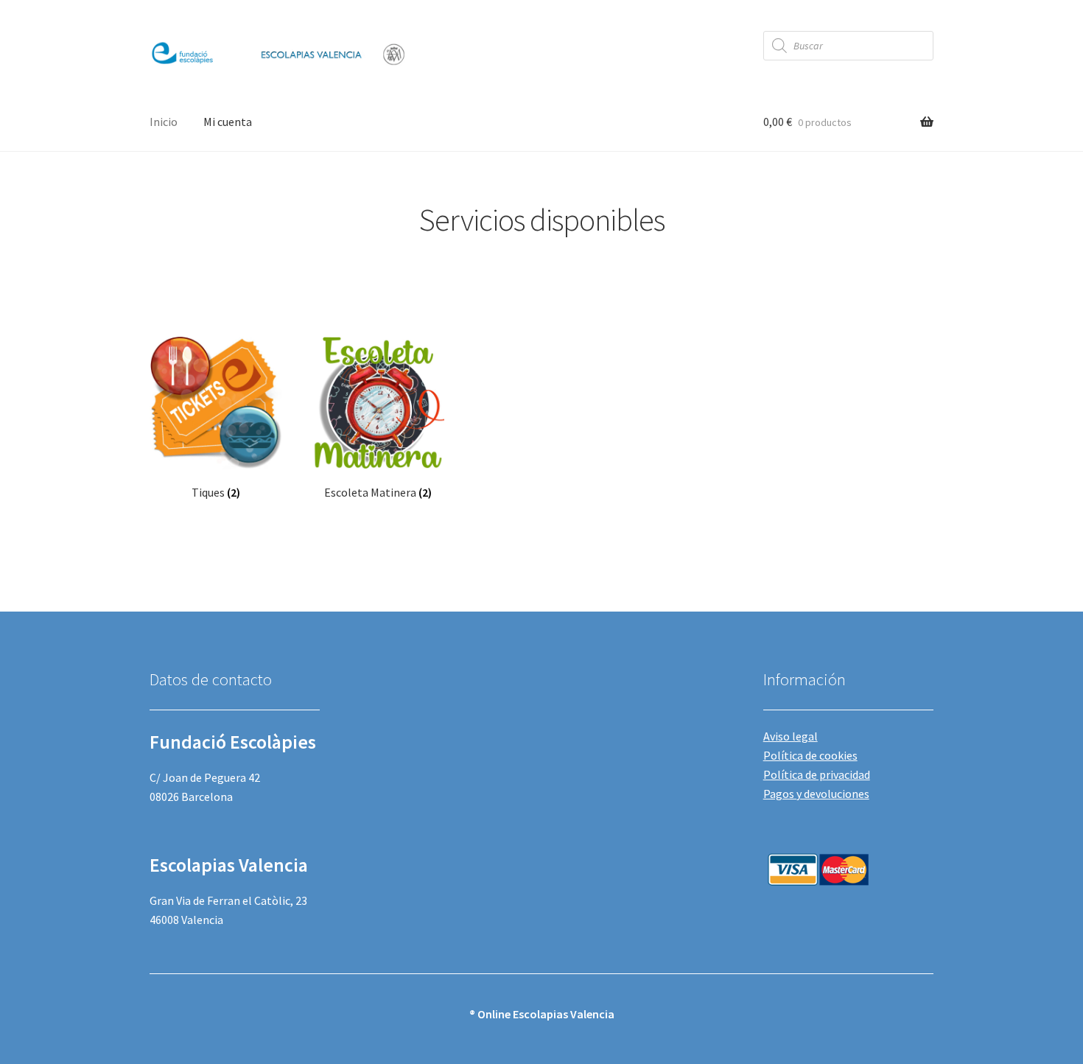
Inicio (164, 121)
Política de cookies (810, 755)
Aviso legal (790, 736)
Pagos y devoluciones (816, 793)
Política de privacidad (816, 774)
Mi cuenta (227, 121)
